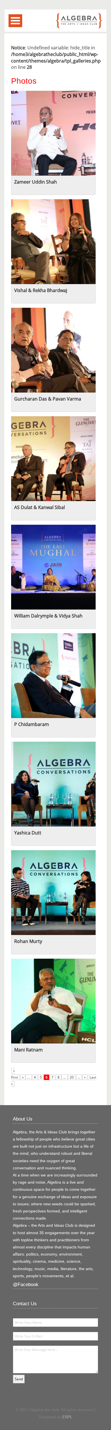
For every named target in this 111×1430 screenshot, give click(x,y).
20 (72, 1077)
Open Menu (15, 20)
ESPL (67, 1417)
